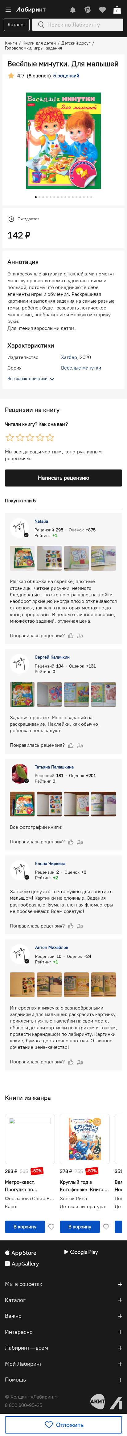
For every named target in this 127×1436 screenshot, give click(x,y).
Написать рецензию (63, 477)
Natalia (41, 521)
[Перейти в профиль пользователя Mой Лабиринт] (87, 10)
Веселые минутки (81, 368)
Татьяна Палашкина (54, 767)
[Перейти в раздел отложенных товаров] (102, 10)
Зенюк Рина (73, 1198)
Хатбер (69, 357)
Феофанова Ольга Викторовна (30, 1198)
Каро (10, 1206)
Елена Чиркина (50, 863)
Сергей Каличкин (52, 657)
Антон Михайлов (51, 947)
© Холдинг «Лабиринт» (31, 1397)
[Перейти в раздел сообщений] (73, 10)
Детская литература (82, 1206)
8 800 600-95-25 (23, 1405)
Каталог (17, 25)
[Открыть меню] (8, 10)
